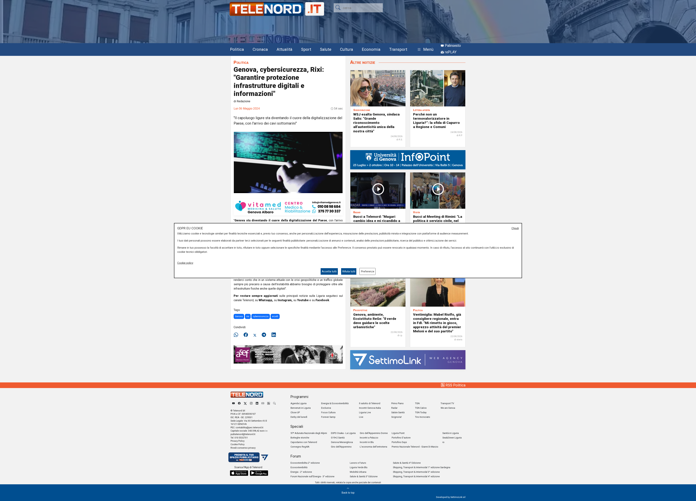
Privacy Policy (238, 441)
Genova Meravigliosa (342, 442)
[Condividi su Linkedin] (273, 334)
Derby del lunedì (299, 417)
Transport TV (447, 403)
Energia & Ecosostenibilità (335, 403)
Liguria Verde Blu (358, 467)
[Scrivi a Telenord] (263, 403)
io (443, 442)
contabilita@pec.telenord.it (249, 427)
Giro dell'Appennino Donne (374, 433)
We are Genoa (448, 408)
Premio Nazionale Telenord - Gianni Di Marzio (415, 446)
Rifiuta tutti (348, 271)
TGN (417, 403)
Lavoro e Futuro (358, 462)
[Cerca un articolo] (274, 403)
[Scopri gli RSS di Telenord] (269, 403)
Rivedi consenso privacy (243, 447)
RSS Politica (455, 385)
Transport (398, 49)
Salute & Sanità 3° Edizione (364, 476)
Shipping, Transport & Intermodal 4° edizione (416, 476)
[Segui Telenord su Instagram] (251, 403)
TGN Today (420, 412)
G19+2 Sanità (338, 437)
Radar (394, 408)
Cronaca (260, 49)
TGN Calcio (421, 408)
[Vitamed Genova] (288, 207)
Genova (239, 316)
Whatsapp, (266, 300)
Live (361, 417)
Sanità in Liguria (450, 433)
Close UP (295, 412)
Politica (237, 49)
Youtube (303, 300)
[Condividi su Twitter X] (255, 334)
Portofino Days (399, 442)
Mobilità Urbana (358, 472)
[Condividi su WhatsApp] (237, 334)
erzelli (275, 316)
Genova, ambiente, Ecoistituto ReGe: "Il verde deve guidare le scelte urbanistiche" (374, 320)
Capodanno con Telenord (304, 442)
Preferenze (367, 271)
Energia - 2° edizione (301, 472)
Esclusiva (326, 408)
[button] (424, 50)
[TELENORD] (247, 395)
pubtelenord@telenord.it (243, 434)
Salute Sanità (398, 412)
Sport (306, 49)
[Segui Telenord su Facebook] (239, 403)
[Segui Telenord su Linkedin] (257, 403)
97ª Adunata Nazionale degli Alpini (309, 433)
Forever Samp (328, 417)
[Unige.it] (407, 159)
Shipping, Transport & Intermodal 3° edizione (416, 472)
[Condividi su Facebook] (245, 334)
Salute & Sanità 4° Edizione (407, 462)
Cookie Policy (238, 444)
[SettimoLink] (407, 359)
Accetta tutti (329, 271)
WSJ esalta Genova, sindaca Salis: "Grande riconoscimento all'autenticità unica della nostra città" (376, 122)
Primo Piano (397, 403)
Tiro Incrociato (422, 417)
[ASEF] (288, 354)
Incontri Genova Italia (370, 408)
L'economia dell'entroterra (373, 446)
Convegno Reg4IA (300, 446)
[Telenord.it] (248, 457)
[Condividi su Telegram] (263, 334)
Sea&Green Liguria (452, 437)
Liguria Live (365, 412)
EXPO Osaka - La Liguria (343, 433)
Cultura (346, 49)
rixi (247, 316)
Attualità (284, 49)
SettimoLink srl (457, 497)
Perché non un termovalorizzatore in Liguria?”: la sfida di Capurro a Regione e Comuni (436, 120)
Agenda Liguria (298, 403)
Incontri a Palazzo (369, 437)
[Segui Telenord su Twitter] (245, 403)
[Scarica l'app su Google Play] (259, 473)
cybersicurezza (260, 316)
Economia (371, 49)
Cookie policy (185, 263)
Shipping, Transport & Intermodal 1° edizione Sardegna (421, 467)
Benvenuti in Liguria (301, 408)
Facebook (322, 300)
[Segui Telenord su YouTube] (233, 403)
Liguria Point (398, 433)
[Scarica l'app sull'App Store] (239, 473)
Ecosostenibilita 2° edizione (305, 462)
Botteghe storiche (300, 437)
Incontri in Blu (367, 442)
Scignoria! (396, 417)
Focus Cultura (328, 412)
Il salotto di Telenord (369, 403)
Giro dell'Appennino (341, 446)
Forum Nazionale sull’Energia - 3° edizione (312, 476)
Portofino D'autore (401, 437)
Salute (325, 49)
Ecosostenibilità (299, 467)
